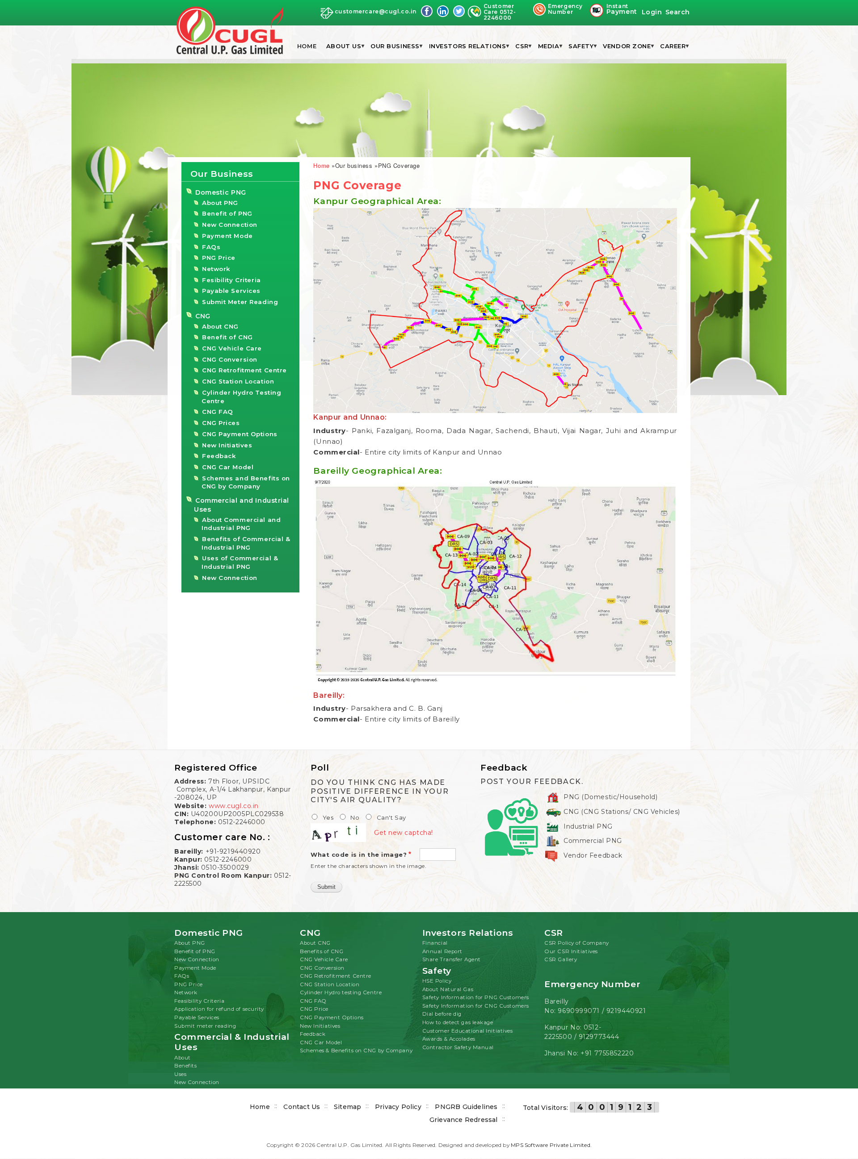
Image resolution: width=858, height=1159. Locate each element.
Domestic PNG (220, 192)
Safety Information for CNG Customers (475, 1006)
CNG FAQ (217, 411)
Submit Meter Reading (240, 301)
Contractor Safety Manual (458, 1047)
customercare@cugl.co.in (375, 11)
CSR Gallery (560, 959)
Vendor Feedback (593, 855)
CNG (202, 316)
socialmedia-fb (427, 11)
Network (216, 268)
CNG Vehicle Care (232, 348)
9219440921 (626, 1011)
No (354, 817)
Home (306, 46)
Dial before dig (442, 1014)
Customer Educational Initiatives (467, 1031)
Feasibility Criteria (199, 1001)
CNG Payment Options (240, 434)
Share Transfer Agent (451, 959)
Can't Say (391, 817)
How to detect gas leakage (457, 1022)
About (182, 1058)
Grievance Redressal (463, 1120)
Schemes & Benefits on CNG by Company (356, 1050)
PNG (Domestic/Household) (610, 797)
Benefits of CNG (321, 951)
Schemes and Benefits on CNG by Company (246, 482)
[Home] (230, 31)
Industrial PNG (588, 826)
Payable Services (231, 290)
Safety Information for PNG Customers (475, 997)
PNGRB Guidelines (466, 1107)
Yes (328, 817)
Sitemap (347, 1107)
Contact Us (301, 1107)
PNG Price (219, 257)
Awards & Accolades (448, 1039)
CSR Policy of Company (576, 943)
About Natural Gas (448, 989)
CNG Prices (221, 422)
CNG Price (314, 1009)
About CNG (220, 326)
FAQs (211, 246)
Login (652, 12)
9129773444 (599, 1037)
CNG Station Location (238, 381)
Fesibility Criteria (231, 279)
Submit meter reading (205, 1026)
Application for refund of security (219, 1009)
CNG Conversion (229, 359)
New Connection (229, 224)
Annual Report (442, 951)
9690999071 (579, 1011)
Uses (180, 1074)
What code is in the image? (359, 854)
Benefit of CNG (227, 337)
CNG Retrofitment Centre (244, 370)
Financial (435, 943)
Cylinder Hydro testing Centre (341, 992)
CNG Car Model (227, 467)
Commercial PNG (593, 841)
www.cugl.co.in (234, 806)
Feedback (219, 455)
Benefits (185, 1066)
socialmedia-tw (459, 11)
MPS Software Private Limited (550, 1145)
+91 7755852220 (607, 1053)
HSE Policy (437, 981)
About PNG (220, 202)
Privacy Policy (398, 1107)
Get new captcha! (403, 833)
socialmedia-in (443, 11)
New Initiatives (227, 445)
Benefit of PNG (227, 213)
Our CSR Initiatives (571, 951)
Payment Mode (227, 235)
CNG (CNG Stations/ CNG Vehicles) (622, 812)
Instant (621, 9)
